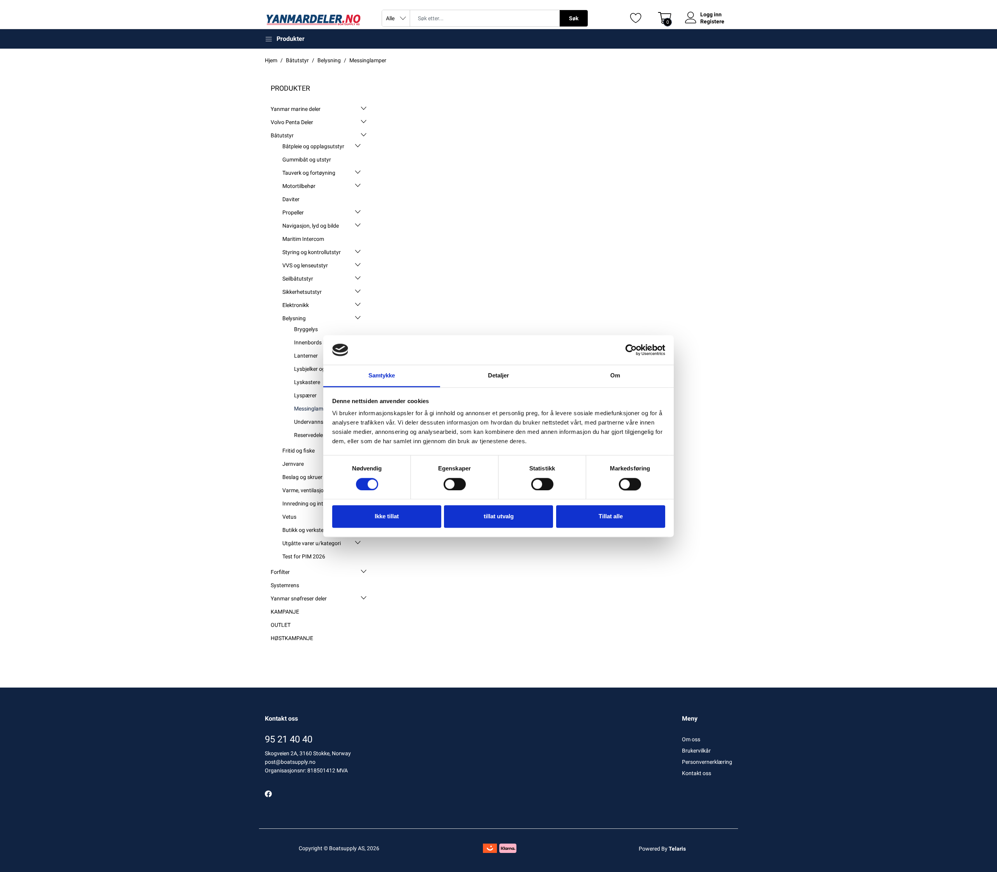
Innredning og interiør (308, 503)
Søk (573, 18)
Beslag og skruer (302, 477)
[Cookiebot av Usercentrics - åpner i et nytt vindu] (631, 350)
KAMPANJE (285, 612)
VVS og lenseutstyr (305, 265)
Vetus (289, 517)
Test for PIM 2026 (303, 556)
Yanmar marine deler (296, 109)
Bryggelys (306, 329)
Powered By (662, 849)
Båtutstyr (282, 135)
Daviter (290, 199)
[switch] (455, 484)
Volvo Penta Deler (292, 122)
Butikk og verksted (304, 530)
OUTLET (281, 625)
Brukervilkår (696, 750)
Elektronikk (295, 305)
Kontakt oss (696, 773)
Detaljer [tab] (498, 375)
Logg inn (711, 14)
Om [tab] (615, 375)
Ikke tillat (387, 516)
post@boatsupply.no (290, 762)
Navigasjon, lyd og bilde (310, 226)
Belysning (294, 318)
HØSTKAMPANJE (292, 638)
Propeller (293, 212)
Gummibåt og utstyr (306, 159)
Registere (712, 21)
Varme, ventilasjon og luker (314, 490)
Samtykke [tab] (381, 375)
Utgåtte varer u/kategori (311, 543)
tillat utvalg (499, 516)
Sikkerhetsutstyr (302, 292)
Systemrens (285, 585)
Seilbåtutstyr (297, 278)
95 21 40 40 (288, 739)
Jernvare (293, 464)
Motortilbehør (298, 186)
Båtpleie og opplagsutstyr (313, 146)
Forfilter (280, 572)
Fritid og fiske (298, 450)
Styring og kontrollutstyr (311, 252)
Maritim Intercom (303, 239)
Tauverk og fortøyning (308, 173)
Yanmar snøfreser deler (299, 598)
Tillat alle (611, 516)
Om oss (691, 739)
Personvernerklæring (707, 762)
